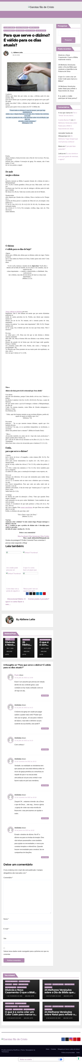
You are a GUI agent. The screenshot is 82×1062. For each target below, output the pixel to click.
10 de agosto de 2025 (53, 1018)
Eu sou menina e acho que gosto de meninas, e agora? (68, 156)
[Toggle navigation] (78, 14)
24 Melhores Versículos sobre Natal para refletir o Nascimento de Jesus (67, 89)
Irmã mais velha (34, 27)
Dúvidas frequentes (22, 27)
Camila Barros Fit (64, 120)
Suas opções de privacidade (46, 1059)
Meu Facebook (23, 536)
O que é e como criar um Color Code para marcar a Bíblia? (67, 79)
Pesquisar (62, 26)
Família (15, 984)
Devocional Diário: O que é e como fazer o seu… (16, 601)
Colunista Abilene (9, 27)
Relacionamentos (9, 30)
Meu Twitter (45, 536)
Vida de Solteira (41, 30)
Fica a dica (48, 984)
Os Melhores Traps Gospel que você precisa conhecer (68, 139)
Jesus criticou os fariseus (14, 311)
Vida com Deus (20, 30)
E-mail (6, 929)
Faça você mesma (24, 1006)
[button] (74, 14)
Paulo (16, 675)
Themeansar (5, 1052)
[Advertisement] (27, 140)
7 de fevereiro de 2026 (15, 996)
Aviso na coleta (26, 1059)
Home (47, 1049)
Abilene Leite (18, 52)
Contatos (53, 1049)
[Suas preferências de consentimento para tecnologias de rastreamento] (78, 1058)
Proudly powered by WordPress (11, 1050)
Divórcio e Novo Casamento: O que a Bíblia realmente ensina (68, 57)
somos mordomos (26, 507)
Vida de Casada (30, 30)
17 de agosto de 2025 (14, 1018)
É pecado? (9, 984)
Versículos (26, 639)
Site (5, 938)
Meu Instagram (34, 536)
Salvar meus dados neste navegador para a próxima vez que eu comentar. (26, 952)
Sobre (78, 1052)
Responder (45, 695)
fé (8, 525)
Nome (6, 919)
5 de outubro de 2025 (53, 996)
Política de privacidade (68, 1052)
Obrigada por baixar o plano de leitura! (69, 1049)
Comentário (8, 877)
